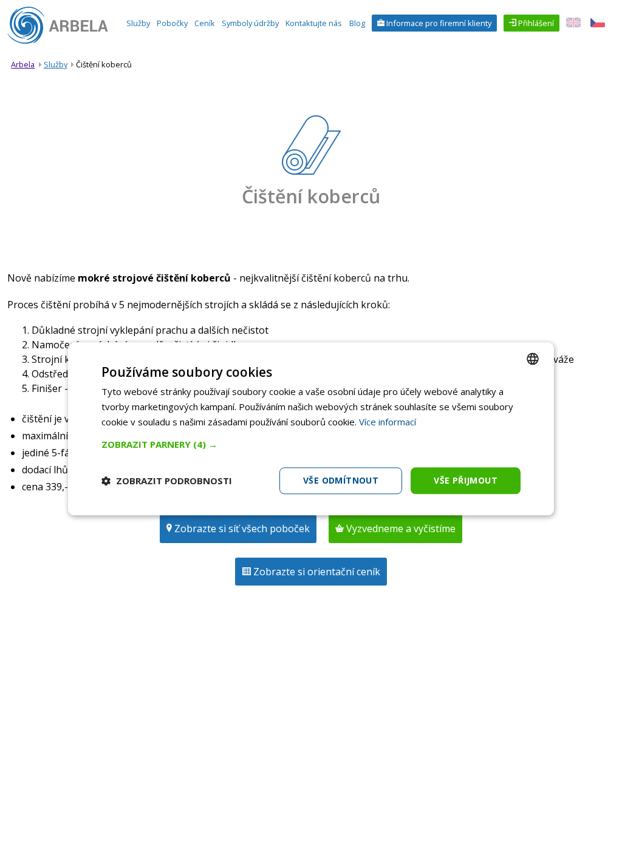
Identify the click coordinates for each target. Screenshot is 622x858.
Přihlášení (535, 23)
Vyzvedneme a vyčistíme (400, 528)
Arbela (23, 64)
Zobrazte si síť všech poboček (241, 528)
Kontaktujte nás (313, 23)
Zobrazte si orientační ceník (315, 571)
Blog (357, 23)
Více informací (387, 422)
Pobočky (172, 23)
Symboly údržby (250, 23)
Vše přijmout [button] (465, 480)
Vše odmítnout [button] (340, 480)
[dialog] (311, 428)
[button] (311, 444)
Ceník (204, 23)
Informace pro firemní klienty (437, 23)
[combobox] (533, 359)
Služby (138, 23)
